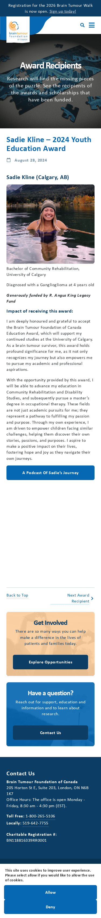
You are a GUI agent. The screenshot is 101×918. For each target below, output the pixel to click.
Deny (50, 906)
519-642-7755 (35, 823)
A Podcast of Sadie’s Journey (50, 472)
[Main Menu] (92, 25)
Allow (50, 892)
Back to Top (17, 595)
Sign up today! (63, 11)
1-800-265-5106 (40, 816)
